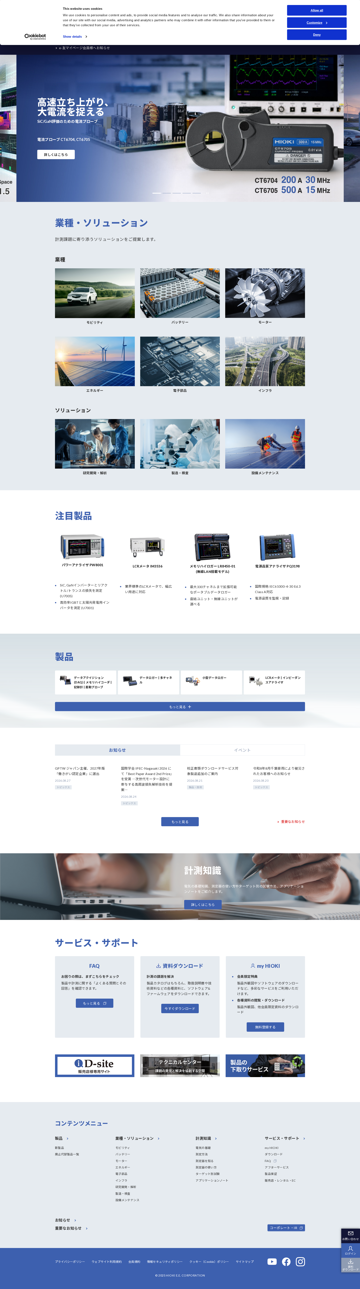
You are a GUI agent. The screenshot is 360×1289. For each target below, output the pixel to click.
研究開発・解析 (125, 1187)
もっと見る (180, 822)
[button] (157, 193)
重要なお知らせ (293, 822)
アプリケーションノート (212, 1180)
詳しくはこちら (56, 155)
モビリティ (122, 1148)
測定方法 (202, 1154)
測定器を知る (205, 1161)
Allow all (317, 10)
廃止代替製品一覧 (67, 1154)
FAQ (268, 1161)
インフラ (121, 1180)
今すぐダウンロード (180, 1008)
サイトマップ (245, 1261)
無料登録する (265, 1027)
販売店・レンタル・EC (280, 1180)
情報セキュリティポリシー (165, 1261)
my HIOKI (272, 1148)
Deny (317, 34)
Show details (72, 36)
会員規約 (134, 1261)
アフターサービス (277, 1167)
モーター (121, 1161)
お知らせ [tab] (117, 750)
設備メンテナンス (127, 1200)
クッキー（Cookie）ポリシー (209, 1261)
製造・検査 (122, 1193)
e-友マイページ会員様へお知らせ (84, 48)
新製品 (59, 1148)
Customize (314, 22)
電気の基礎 (203, 1148)
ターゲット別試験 (208, 1174)
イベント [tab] (242, 750)
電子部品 (121, 1174)
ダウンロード (274, 1154)
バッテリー (122, 1154)
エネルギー (122, 1167)
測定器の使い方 (206, 1167)
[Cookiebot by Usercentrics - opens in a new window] (35, 37)
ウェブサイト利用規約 (107, 1261)
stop (206, 193)
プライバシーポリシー (70, 1261)
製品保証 (271, 1174)
